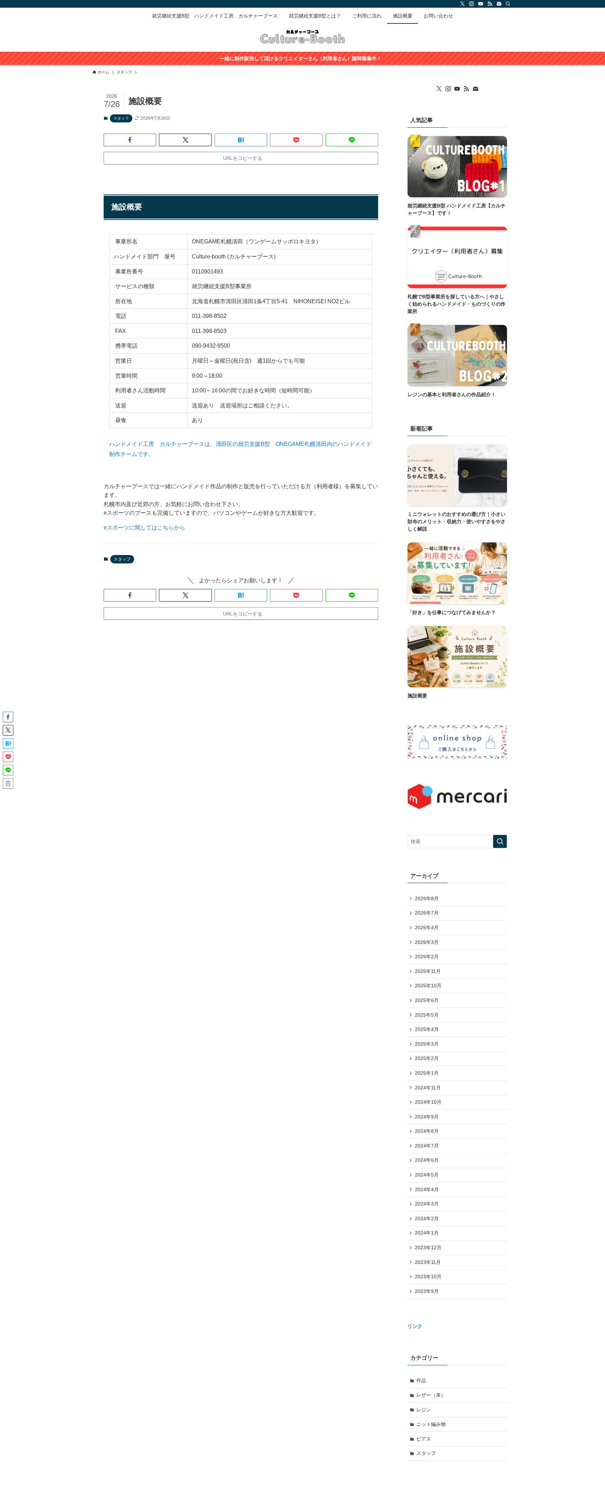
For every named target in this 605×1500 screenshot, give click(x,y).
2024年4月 (427, 1189)
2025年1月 (427, 1073)
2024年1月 (427, 1233)
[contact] (498, 4)
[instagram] (471, 4)
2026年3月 (427, 942)
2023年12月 (428, 1247)
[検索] (508, 4)
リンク (415, 1326)
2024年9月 (427, 1116)
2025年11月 (428, 971)
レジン (423, 1410)
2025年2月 (427, 1058)
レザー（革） (431, 1395)
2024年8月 (427, 1131)
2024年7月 (427, 1146)
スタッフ (121, 118)
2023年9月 (427, 1291)
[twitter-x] (462, 4)
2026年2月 (427, 956)
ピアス (423, 1439)
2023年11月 (428, 1262)
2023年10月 (428, 1276)
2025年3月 (427, 1044)
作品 (421, 1380)
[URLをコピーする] (8, 783)
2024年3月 (427, 1204)
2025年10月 (428, 985)
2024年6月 (427, 1160)
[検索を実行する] (500, 841)
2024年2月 (427, 1218)
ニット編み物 (431, 1424)
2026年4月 (427, 927)
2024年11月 (428, 1087)
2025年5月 (427, 1015)
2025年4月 (427, 1029)
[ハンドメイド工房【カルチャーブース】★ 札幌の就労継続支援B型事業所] (302, 36)
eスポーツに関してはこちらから (144, 528)
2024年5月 (427, 1175)
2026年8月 (427, 898)
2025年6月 (427, 1000)
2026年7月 (427, 913)
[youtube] (480, 4)
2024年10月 (428, 1102)
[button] (130, 140)
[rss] (489, 4)
